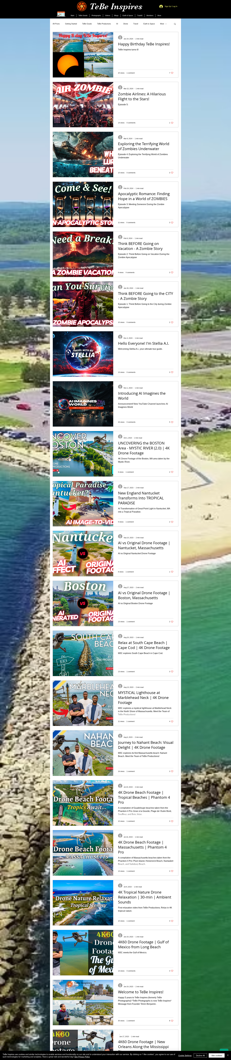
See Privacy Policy (82, 1056)
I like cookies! (216, 1055)
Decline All (200, 1055)
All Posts (56, 24)
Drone (125, 24)
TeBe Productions (104, 24)
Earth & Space (149, 24)
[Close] (227, 1055)
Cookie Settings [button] (185, 1055)
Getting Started (71, 24)
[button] (175, 24)
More (162, 24)
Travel (135, 24)
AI (117, 24)
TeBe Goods (87, 24)
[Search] (178, 9)
